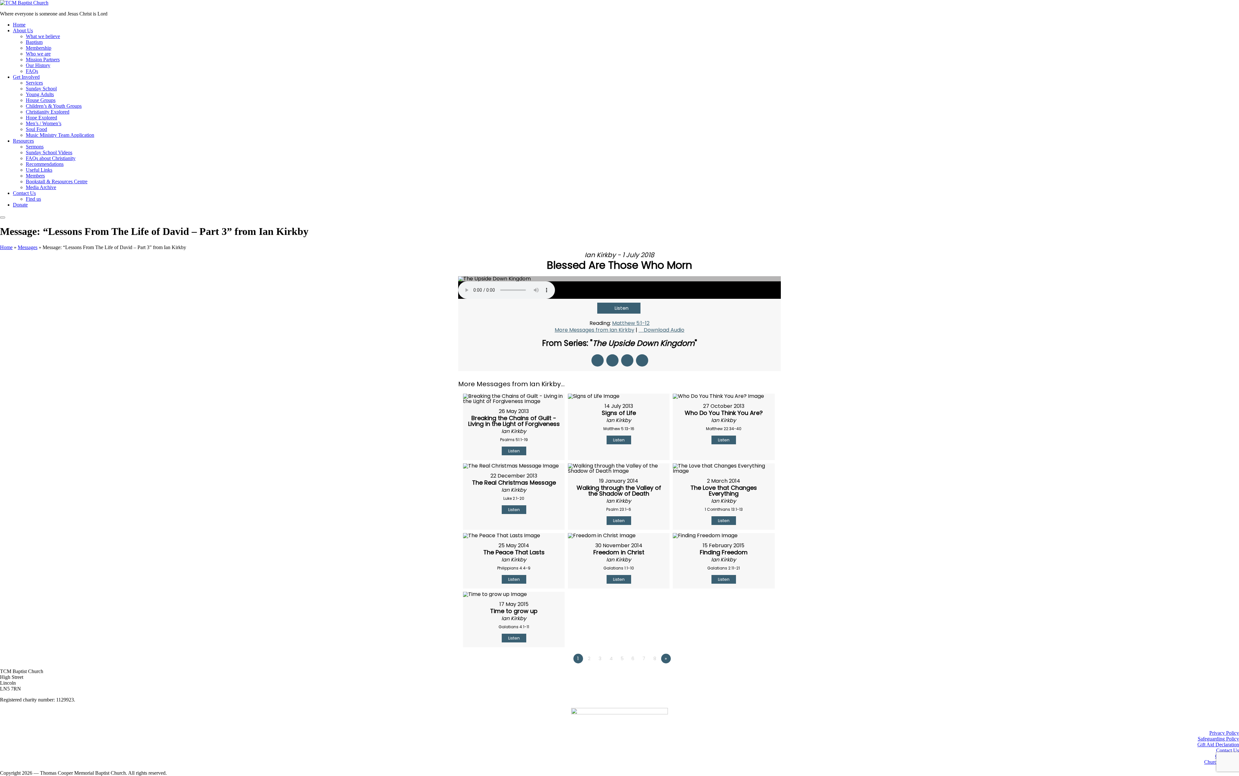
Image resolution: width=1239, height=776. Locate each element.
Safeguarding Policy (1218, 738)
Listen (622, 308)
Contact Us (1227, 750)
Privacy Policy (1224, 733)
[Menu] (2, 217)
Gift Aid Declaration (1218, 744)
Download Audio (664, 330)
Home (6, 247)
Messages (27, 247)
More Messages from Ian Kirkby (594, 330)
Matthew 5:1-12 (631, 323)
